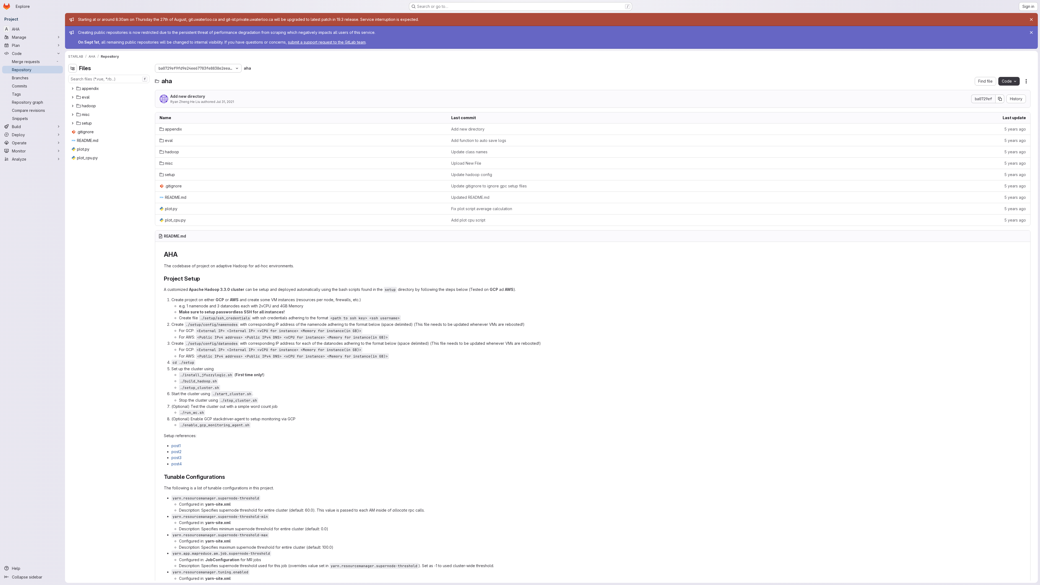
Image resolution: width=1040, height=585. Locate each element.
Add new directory (187, 96)
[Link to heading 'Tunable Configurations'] (228, 476)
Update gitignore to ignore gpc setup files (489, 186)
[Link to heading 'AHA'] (180, 254)
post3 (176, 457)
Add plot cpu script (468, 220)
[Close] (1031, 19)
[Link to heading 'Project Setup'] (203, 278)
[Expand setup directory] (72, 123)
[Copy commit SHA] (1000, 99)
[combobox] (109, 79)
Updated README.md (470, 197)
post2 (176, 451)
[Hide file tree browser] (72, 68)
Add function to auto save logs (478, 140)
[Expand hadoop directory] (72, 106)
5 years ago (1015, 129)
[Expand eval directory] (72, 97)
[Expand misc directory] (72, 114)
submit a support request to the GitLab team (327, 42)
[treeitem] (109, 88)
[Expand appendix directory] (72, 88)
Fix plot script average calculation (481, 208)
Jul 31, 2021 (225, 102)
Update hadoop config (471, 174)
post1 (176, 445)
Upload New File (466, 163)
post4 (176, 463)
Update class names (469, 152)
